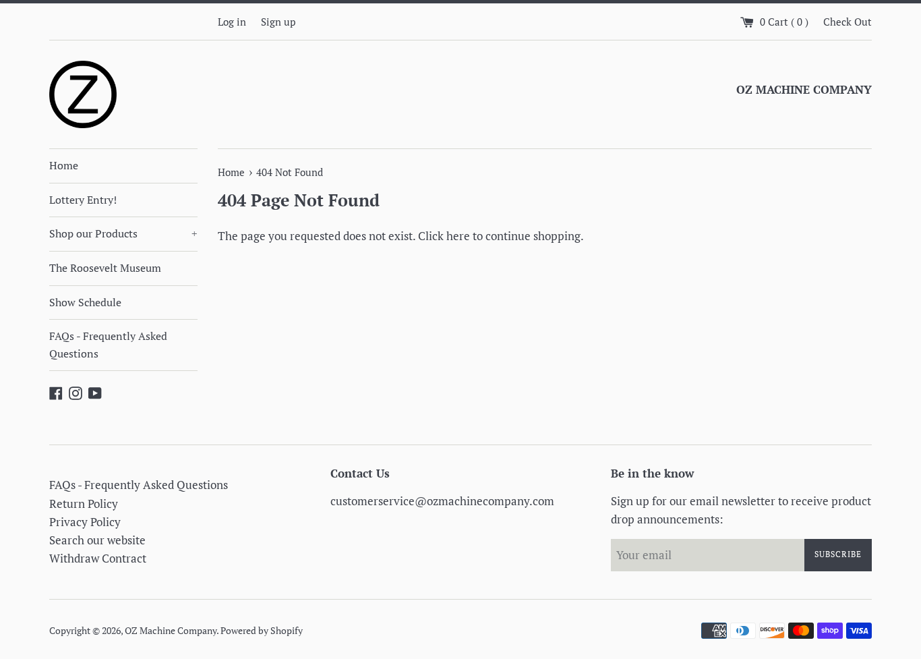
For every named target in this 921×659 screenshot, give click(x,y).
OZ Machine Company (170, 631)
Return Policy (83, 503)
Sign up (278, 21)
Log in (232, 21)
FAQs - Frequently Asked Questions (108, 344)
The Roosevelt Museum (105, 267)
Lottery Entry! (83, 199)
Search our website (97, 540)
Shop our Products (123, 233)
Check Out (847, 21)
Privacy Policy (85, 521)
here (458, 235)
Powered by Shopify (261, 631)
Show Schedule (85, 302)
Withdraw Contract (97, 558)
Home (63, 165)
